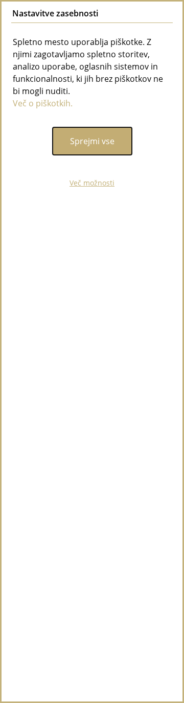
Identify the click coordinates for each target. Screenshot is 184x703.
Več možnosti (92, 183)
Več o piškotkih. (43, 103)
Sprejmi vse (92, 141)
